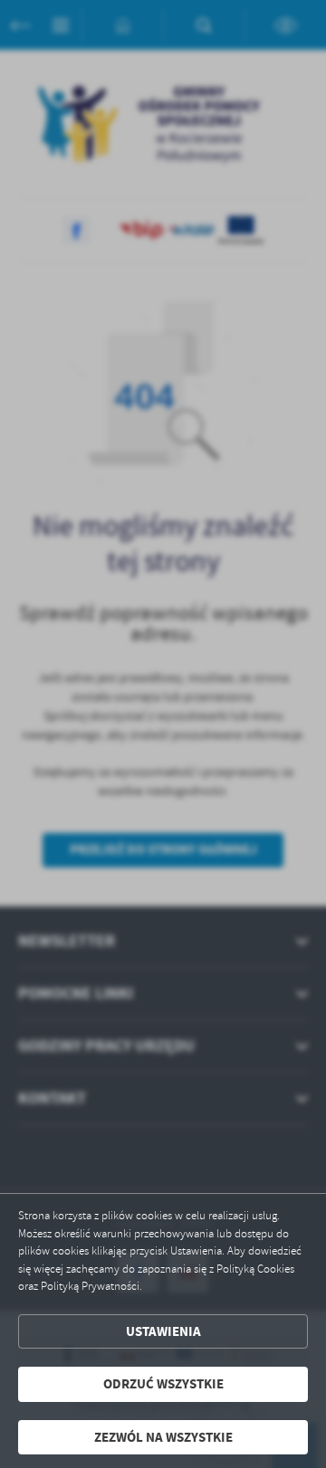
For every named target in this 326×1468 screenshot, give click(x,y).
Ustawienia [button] (163, 1331)
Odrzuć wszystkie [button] (163, 1384)
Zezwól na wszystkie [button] (163, 1437)
